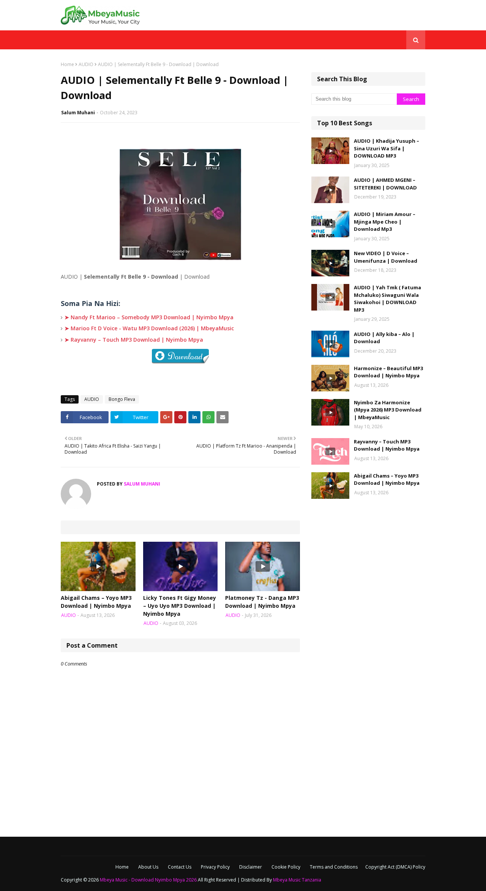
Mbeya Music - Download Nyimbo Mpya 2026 (148, 880)
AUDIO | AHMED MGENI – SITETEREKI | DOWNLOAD (385, 184)
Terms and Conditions (334, 867)
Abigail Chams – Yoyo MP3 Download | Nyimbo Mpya (96, 601)
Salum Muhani (78, 112)
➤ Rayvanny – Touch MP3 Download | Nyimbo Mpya (134, 339)
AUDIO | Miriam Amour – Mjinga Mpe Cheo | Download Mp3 (384, 221)
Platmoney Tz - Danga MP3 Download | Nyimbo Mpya (262, 601)
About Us (148, 867)
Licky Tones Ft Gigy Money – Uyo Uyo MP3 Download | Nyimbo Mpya (179, 605)
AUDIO (86, 64)
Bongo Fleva (122, 399)
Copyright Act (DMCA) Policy (395, 867)
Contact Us (179, 867)
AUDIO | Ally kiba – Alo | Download (384, 338)
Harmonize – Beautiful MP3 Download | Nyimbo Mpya (388, 372)
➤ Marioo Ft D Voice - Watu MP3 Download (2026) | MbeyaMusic (149, 328)
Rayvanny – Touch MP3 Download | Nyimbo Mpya (387, 445)
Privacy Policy (215, 867)
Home (67, 64)
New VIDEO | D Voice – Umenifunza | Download (385, 257)
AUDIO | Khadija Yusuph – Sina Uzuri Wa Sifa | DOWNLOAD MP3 (386, 148)
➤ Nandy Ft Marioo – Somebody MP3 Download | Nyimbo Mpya (149, 317)
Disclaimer (250, 867)
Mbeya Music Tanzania (297, 880)
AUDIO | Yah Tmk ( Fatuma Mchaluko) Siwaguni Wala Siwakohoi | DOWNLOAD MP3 (387, 298)
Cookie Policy (285, 867)
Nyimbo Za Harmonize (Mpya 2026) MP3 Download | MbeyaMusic (387, 410)
